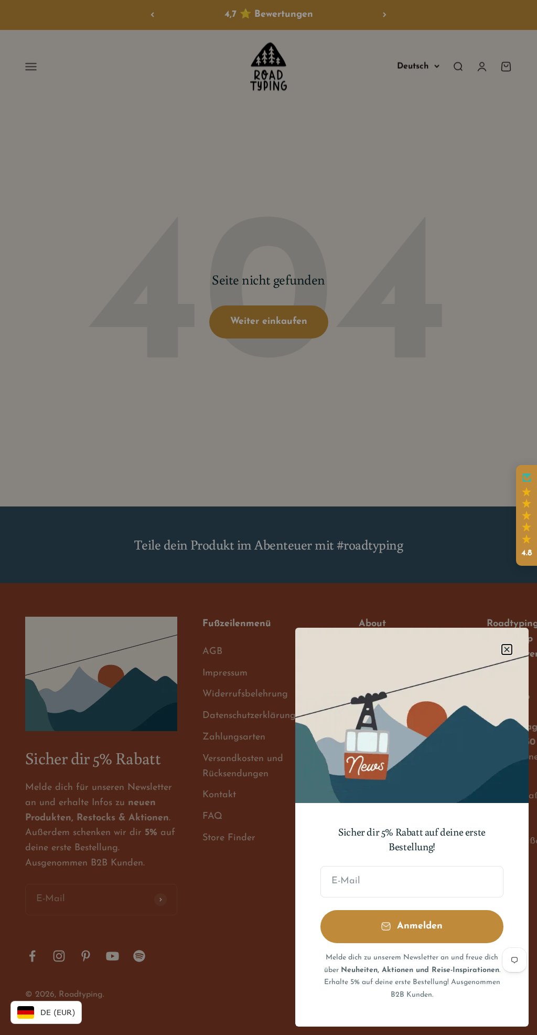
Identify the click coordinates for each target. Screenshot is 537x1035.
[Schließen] (507, 649)
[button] (526, 515)
